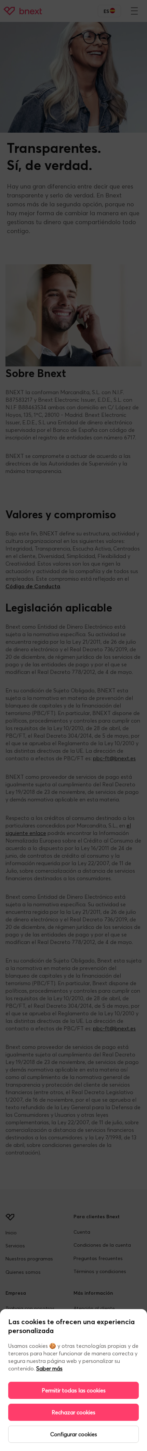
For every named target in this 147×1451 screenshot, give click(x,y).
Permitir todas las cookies (74, 1390)
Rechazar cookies (73, 1412)
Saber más (49, 1368)
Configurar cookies (73, 1434)
